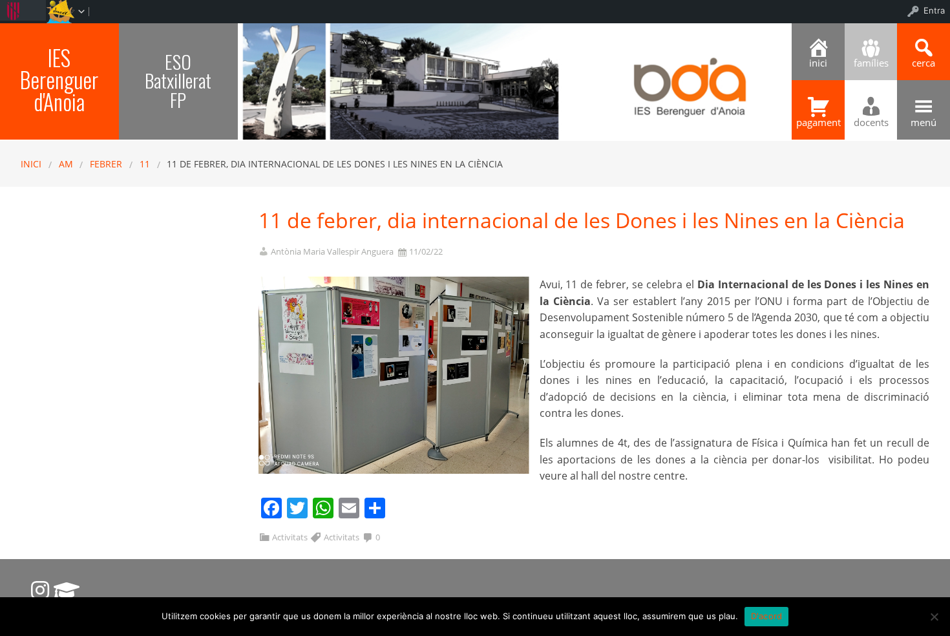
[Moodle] (66, 590)
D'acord (767, 616)
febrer (106, 164)
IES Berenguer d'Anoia (59, 79)
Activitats (290, 537)
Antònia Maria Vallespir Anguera (332, 252)
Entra (934, 10)
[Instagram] (40, 590)
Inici (31, 164)
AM (66, 164)
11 (145, 164)
